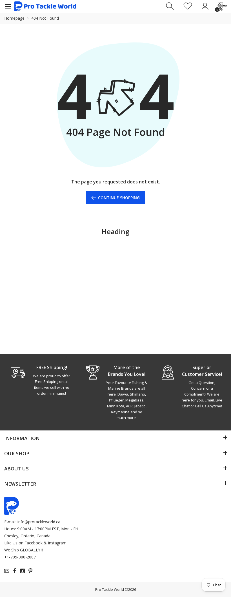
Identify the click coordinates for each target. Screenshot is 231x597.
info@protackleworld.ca (38, 521)
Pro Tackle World (109, 589)
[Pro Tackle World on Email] (7, 570)
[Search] (170, 6)
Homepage (14, 18)
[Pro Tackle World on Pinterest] (30, 570)
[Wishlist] (187, 6)
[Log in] (205, 6)
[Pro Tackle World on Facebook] (15, 570)
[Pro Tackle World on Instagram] (22, 570)
